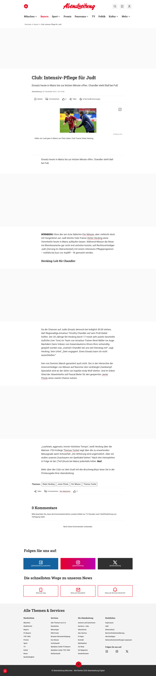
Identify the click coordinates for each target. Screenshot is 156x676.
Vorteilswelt (55, 643)
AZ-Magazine (83, 650)
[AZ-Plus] (26, 6)
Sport (55, 16)
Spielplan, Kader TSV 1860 (60, 650)
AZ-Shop (81, 647)
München (29, 16)
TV (93, 16)
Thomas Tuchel (71, 450)
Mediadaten (82, 643)
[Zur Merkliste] (122, 6)
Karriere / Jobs (83, 626)
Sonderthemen (83, 653)
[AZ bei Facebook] (106, 651)
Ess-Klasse (55, 640)
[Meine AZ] (129, 6)
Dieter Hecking (94, 238)
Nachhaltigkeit (29, 657)
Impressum (109, 623)
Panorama (80, 16)
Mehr (125, 16)
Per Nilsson (88, 234)
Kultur (112, 16)
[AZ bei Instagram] (116, 651)
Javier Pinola (63, 484)
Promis (67, 16)
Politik (102, 16)
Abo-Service (82, 633)
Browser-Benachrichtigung (60, 636)
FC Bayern (27, 633)
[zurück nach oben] (78, 665)
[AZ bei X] (127, 651)
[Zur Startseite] (79, 10)
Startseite (28, 24)
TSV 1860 (27, 636)
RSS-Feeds (55, 633)
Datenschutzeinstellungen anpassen (118, 640)
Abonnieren (82, 630)
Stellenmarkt (55, 653)
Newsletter (55, 626)
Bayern (45, 16)
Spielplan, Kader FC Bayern (60, 647)
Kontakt (81, 640)
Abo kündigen (110, 636)
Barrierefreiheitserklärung (114, 633)
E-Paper (81, 636)
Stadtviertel (28, 626)
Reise (26, 653)
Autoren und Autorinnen (86, 623)
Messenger (55, 630)
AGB (106, 626)
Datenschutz (109, 630)
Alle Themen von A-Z (58, 623)
